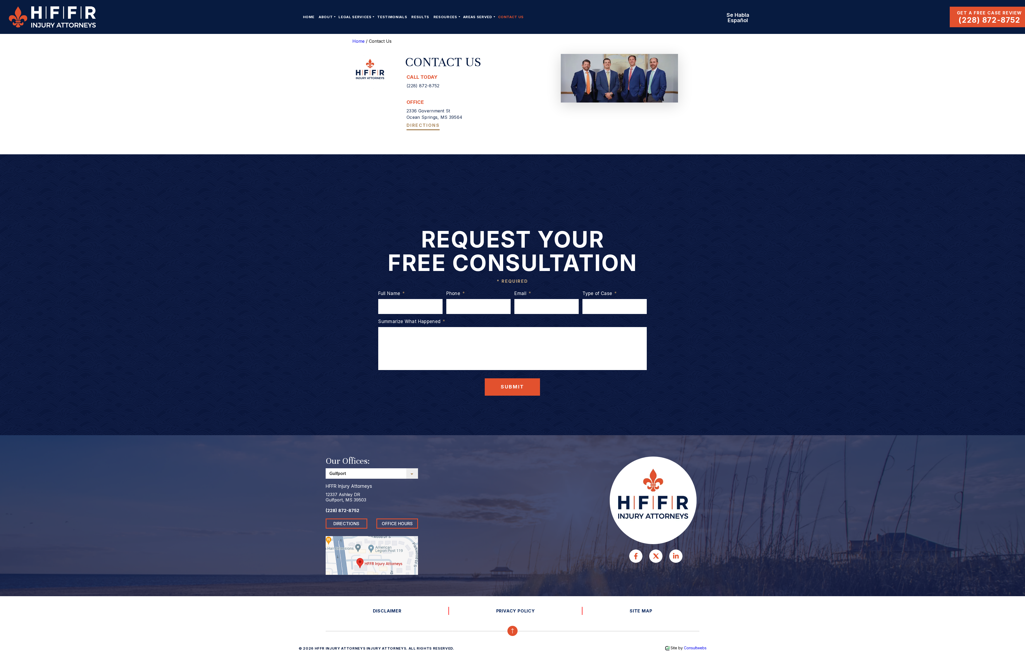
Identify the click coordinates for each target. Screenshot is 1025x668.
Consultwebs (695, 648)
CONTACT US (511, 17)
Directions (423, 125)
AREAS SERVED (477, 17)
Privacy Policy (515, 611)
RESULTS (420, 17)
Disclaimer (387, 611)
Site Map (641, 611)
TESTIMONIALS (392, 17)
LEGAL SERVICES (354, 17)
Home (309, 17)
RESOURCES (445, 17)
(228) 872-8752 (989, 20)
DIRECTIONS (346, 523)
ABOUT (326, 17)
